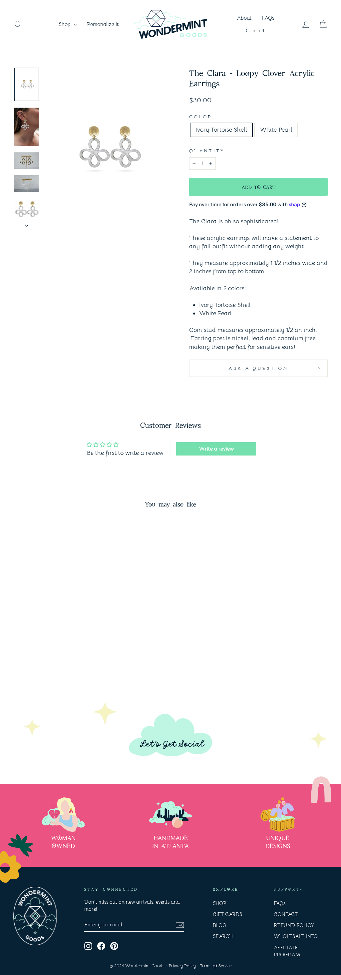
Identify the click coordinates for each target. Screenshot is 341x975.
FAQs (268, 18)
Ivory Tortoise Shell (221, 129)
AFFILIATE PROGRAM (287, 951)
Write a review (216, 449)
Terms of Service (215, 966)
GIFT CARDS (227, 914)
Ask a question (258, 368)
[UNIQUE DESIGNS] (277, 814)
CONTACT (286, 914)
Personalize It (103, 24)
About (244, 18)
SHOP (219, 903)
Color (201, 117)
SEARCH (223, 936)
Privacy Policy (182, 966)
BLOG (219, 925)
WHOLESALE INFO (296, 936)
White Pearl (276, 129)
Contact (255, 30)
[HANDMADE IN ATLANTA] (170, 814)
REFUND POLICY (294, 925)
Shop (65, 24)
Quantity (207, 151)
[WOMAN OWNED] (63, 814)
